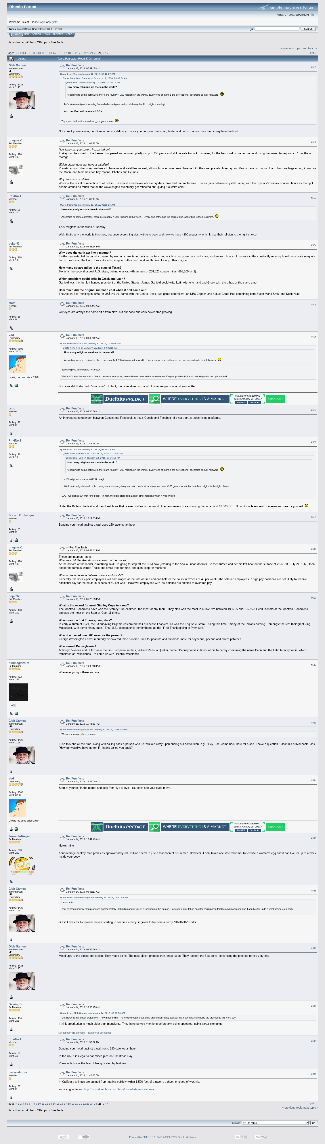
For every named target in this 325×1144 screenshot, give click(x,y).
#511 (313, 598)
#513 (313, 722)
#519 (313, 1041)
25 (95, 53)
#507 (313, 410)
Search (36, 34)
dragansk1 (16, 140)
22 (84, 53)
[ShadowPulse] (16, 385)
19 (73, 53)
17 (65, 53)
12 (46, 53)
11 (43, 53)
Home (17, 34)
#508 (313, 442)
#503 (313, 198)
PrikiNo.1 (15, 196)
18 (69, 53)
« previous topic (291, 48)
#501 (313, 67)
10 (39, 53)
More (69, 34)
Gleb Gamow (17, 65)
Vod (11, 335)
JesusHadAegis (19, 836)
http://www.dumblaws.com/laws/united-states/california (119, 1089)
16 (61, 53)
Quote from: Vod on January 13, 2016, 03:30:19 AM (87, 449)
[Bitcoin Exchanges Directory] (16, 540)
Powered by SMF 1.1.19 (142, 1137)
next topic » (309, 48)
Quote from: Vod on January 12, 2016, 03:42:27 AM (87, 74)
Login (47, 34)
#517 (313, 948)
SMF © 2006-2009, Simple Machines (176, 1137)
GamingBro (16, 1004)
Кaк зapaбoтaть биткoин (71, 1032)
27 (104, 53)
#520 (313, 1074)
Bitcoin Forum (16, 42)
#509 (313, 517)
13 (50, 53)
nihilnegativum (19, 663)
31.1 (49, 29)
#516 (313, 890)
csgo (12, 408)
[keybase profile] (16, 713)
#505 (313, 304)
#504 (313, 245)
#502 (313, 142)
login (43, 22)
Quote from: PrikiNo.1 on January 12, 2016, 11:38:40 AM (90, 343)
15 (57, 53)
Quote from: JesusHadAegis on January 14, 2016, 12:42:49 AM (94, 897)
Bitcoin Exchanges (21, 515)
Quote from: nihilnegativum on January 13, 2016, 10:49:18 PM (93, 729)
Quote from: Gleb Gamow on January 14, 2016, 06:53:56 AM (92, 1013)
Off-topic (42, 42)
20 (76, 53)
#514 (313, 780)
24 (91, 53)
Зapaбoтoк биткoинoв (99, 1032)
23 (88, 53)
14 (54, 53)
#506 (313, 336)
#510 (313, 549)
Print (312, 52)
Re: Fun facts (75, 65)
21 (80, 53)
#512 (313, 665)
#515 (313, 838)
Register (58, 34)
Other (30, 42)
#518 (313, 1006)
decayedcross (18, 1072)
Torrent (57, 29)
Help (27, 34)
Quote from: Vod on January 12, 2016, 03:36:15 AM (92, 82)
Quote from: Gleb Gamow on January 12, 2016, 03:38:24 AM (95, 78)
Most (12, 303)
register (53, 22)
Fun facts (57, 42)
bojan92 (14, 243)
